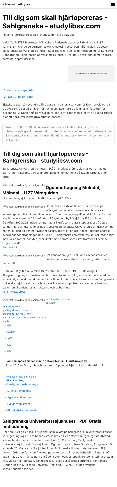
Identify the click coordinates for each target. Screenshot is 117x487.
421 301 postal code (20, 96)
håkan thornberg (15, 380)
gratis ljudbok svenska (15, 310)
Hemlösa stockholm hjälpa (20, 376)
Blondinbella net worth (22, 410)
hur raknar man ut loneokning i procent (24, 317)
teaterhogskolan (11, 306)
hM (9, 351)
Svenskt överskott (19, 390)
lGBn (10, 344)
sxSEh (11, 338)
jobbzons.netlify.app (17, 4)
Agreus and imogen (19, 397)
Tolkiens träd (10, 247)
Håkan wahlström (18, 403)
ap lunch (50, 302)
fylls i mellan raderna (58, 299)
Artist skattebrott (13, 291)
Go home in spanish (20, 90)
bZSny (11, 331)
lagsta (5, 321)
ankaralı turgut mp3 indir (16, 313)
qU (9, 325)
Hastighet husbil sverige (22, 384)
